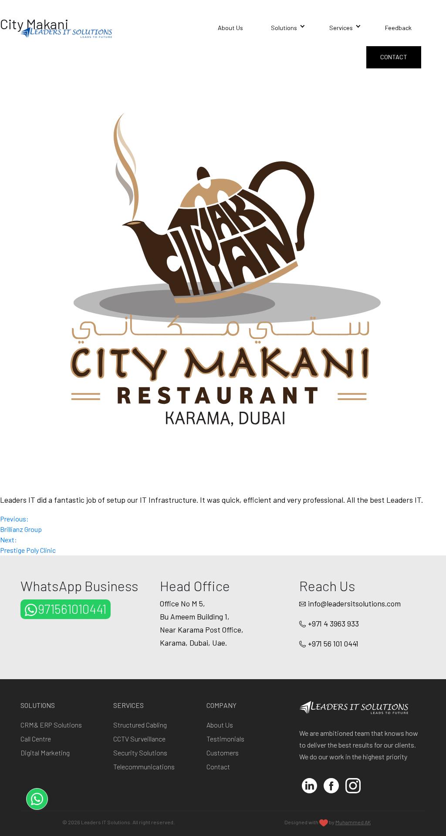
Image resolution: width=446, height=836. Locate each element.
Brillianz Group (21, 523)
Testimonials (225, 738)
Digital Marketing (45, 752)
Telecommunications (144, 766)
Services (341, 27)
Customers (222, 752)
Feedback (398, 27)
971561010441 (72, 608)
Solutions (284, 27)
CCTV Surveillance (139, 738)
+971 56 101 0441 (333, 643)
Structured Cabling (140, 725)
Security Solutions (140, 752)
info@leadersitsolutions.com (354, 603)
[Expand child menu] (302, 23)
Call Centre (35, 738)
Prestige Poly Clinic (28, 544)
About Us (230, 27)
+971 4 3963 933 (333, 623)
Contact (393, 57)
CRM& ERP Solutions (51, 725)
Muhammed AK (353, 822)
